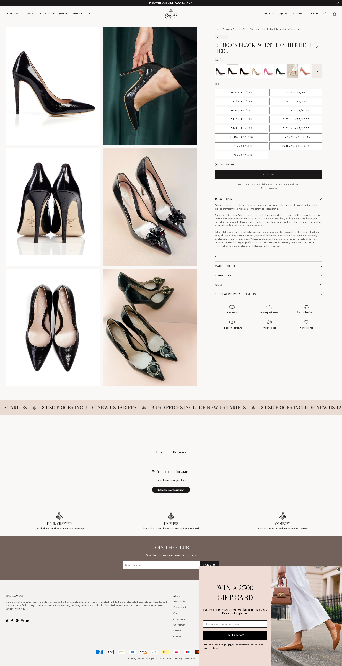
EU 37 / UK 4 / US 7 (241, 110)
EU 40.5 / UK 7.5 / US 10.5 (296, 137)
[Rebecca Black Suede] (244, 71)
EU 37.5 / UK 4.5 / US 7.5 (296, 110)
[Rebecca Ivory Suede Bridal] (292, 71)
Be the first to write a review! (171, 489)
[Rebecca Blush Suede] (256, 71)
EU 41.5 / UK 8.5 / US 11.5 (295, 146)
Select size (268, 174)
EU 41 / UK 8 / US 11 (241, 146)
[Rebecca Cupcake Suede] (268, 71)
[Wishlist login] (316, 46)
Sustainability (179, 618)
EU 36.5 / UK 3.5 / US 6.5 (296, 101)
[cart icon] (334, 14)
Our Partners (179, 624)
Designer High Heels (261, 29)
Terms (169, 658)
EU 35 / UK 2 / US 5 (241, 92)
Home (218, 29)
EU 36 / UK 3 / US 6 (241, 101)
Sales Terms (190, 658)
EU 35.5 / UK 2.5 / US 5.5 (296, 92)
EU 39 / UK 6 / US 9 (241, 128)
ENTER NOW (235, 635)
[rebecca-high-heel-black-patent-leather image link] (53, 86)
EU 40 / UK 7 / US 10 (241, 137)
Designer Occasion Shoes (236, 29)
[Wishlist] (325, 14)
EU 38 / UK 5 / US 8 (241, 119)
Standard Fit (226, 164)
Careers (177, 630)
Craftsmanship (180, 607)
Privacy (178, 658)
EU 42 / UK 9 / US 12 (241, 154)
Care (175, 613)
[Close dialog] (339, 569)
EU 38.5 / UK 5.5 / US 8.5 (296, 119)
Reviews (177, 636)
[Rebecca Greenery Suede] (280, 71)
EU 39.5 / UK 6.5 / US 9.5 (296, 128)
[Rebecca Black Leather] (220, 71)
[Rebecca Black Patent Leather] (232, 71)
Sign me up (209, 564)
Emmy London (180, 601)
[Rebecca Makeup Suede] (305, 71)
